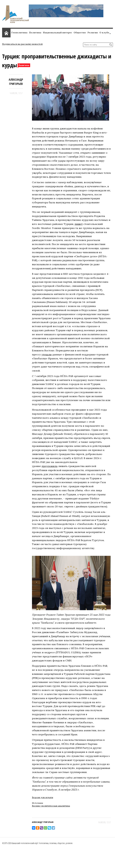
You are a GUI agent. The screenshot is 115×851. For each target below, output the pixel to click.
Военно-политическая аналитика (51, 805)
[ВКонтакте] (33, 828)
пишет (79, 224)
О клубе (104, 32)
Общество (80, 32)
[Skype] (49, 828)
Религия (93, 32)
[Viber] (41, 828)
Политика (35, 32)
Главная (6, 32)
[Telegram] (53, 828)
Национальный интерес (57, 32)
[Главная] (15, 22)
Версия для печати (42, 797)
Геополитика (19, 32)
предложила (50, 466)
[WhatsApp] (45, 828)
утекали (47, 354)
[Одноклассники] (37, 828)
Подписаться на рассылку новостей (22, 44)
